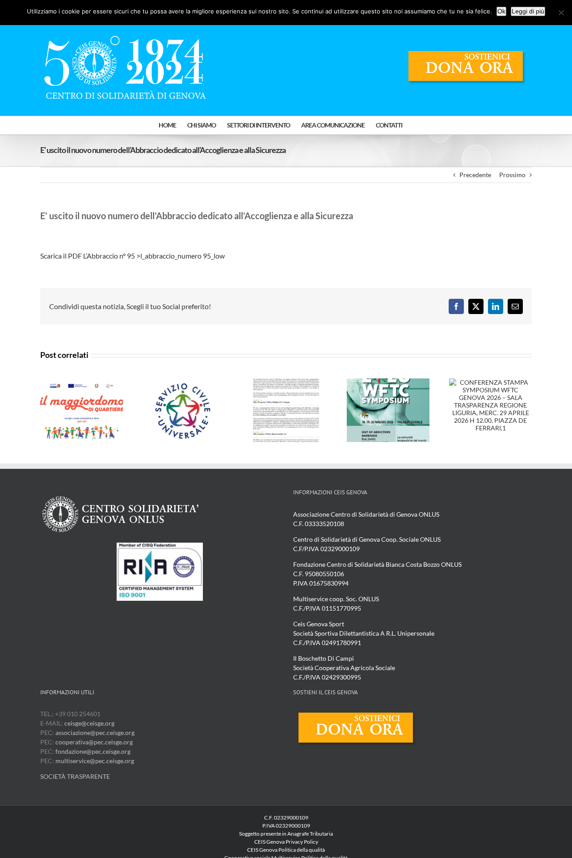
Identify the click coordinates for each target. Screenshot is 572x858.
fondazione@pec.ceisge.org (92, 751)
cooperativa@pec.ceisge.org (93, 742)
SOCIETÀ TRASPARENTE (75, 776)
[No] (560, 12)
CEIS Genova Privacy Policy (286, 841)
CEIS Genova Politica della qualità (286, 849)
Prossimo (512, 174)
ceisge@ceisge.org (89, 723)
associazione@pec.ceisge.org (95, 732)
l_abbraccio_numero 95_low (183, 255)
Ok (501, 11)
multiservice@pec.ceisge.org (94, 761)
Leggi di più (528, 11)
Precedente (475, 174)
